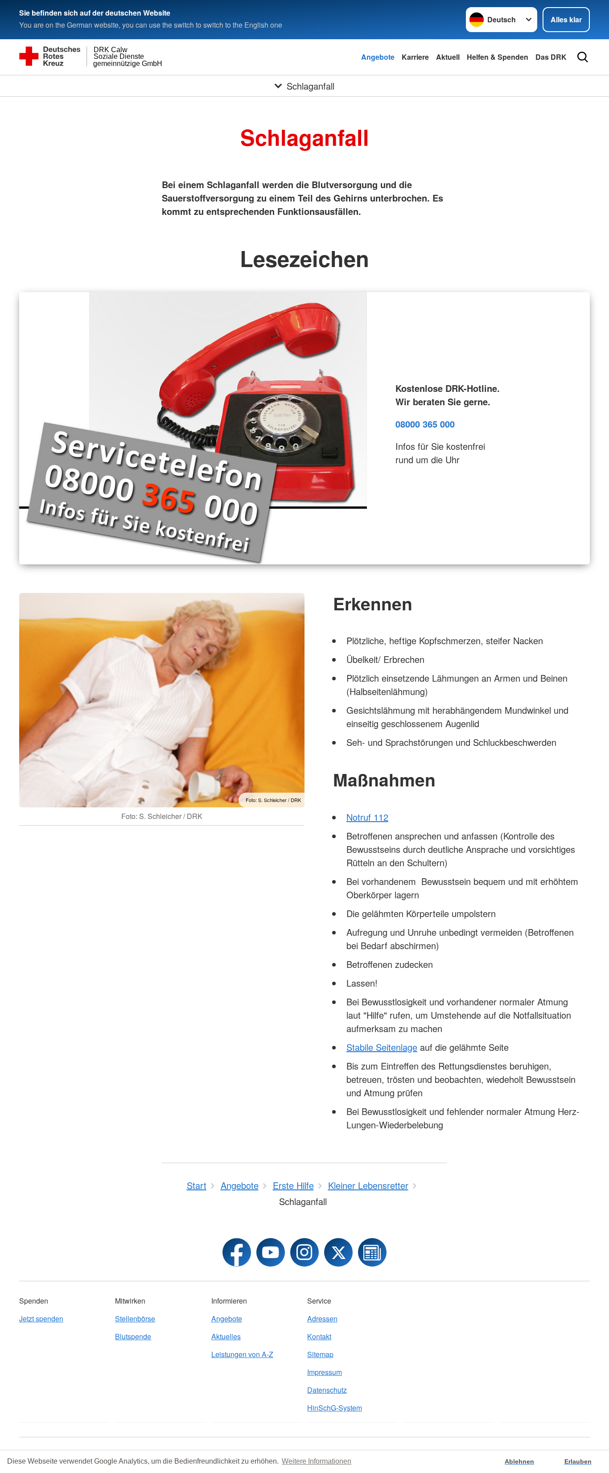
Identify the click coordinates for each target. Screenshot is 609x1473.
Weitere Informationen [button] (316, 1461)
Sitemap (320, 1354)
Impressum (324, 1372)
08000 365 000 (425, 423)
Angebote (378, 57)
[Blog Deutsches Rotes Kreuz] (372, 1252)
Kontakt (319, 1336)
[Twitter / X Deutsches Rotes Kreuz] (338, 1252)
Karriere (415, 57)
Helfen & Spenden (497, 57)
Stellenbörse (135, 1318)
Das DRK (551, 57)
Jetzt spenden (41, 1318)
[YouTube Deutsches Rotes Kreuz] (270, 1252)
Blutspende (133, 1336)
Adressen (322, 1318)
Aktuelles (226, 1336)
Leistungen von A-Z (242, 1354)
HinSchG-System (334, 1408)
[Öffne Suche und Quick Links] (583, 57)
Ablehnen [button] (519, 1461)
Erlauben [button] (578, 1461)
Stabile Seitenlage (381, 1047)
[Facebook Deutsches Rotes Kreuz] (236, 1252)
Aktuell (448, 57)
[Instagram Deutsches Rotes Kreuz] (304, 1252)
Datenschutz (327, 1390)
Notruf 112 (367, 817)
